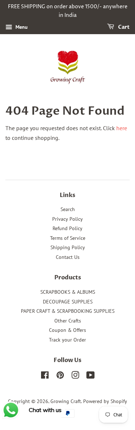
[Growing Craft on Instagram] (75, 376)
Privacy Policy (67, 219)
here (121, 128)
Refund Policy (67, 228)
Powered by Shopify (105, 401)
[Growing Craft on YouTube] (90, 376)
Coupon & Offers (67, 330)
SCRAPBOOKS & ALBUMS (67, 292)
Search (67, 209)
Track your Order (67, 340)
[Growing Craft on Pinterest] (60, 376)
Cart (123, 27)
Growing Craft (65, 401)
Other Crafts (67, 320)
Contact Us (68, 257)
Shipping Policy (67, 247)
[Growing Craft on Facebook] (45, 376)
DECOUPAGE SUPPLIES (68, 301)
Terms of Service (67, 238)
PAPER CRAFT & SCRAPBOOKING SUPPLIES (67, 311)
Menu (21, 27)
